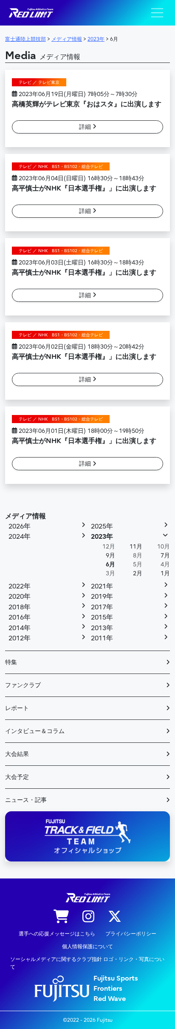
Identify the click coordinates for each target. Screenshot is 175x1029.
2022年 (19, 586)
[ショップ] (61, 917)
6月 (110, 564)
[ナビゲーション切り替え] (157, 12)
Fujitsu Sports (115, 978)
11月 (136, 546)
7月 (165, 555)
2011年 (102, 638)
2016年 (19, 617)
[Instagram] (88, 917)
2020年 (19, 596)
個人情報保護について (87, 946)
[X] (114, 917)
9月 (110, 555)
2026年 (19, 526)
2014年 (19, 628)
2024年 (19, 536)
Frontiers (107, 988)
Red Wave (109, 999)
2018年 (19, 607)
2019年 (102, 596)
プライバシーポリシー (130, 934)
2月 (137, 573)
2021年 (102, 586)
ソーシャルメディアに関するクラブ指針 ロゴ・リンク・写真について (87, 963)
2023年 (102, 536)
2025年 (102, 526)
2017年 (102, 607)
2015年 (102, 617)
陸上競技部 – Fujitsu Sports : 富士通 (30, 13)
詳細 (86, 127)
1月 (165, 573)
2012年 (19, 638)
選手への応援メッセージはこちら (57, 934)
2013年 (102, 628)
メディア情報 (25, 516)
